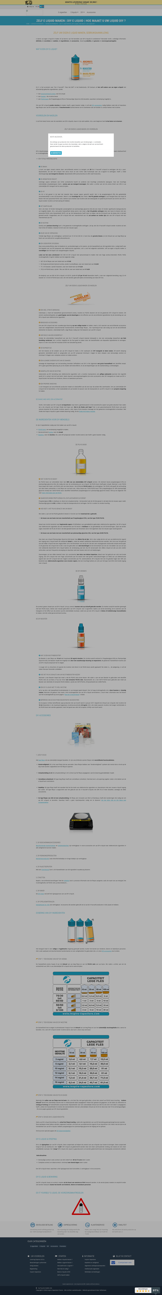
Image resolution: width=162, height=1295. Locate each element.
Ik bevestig (56, 153)
